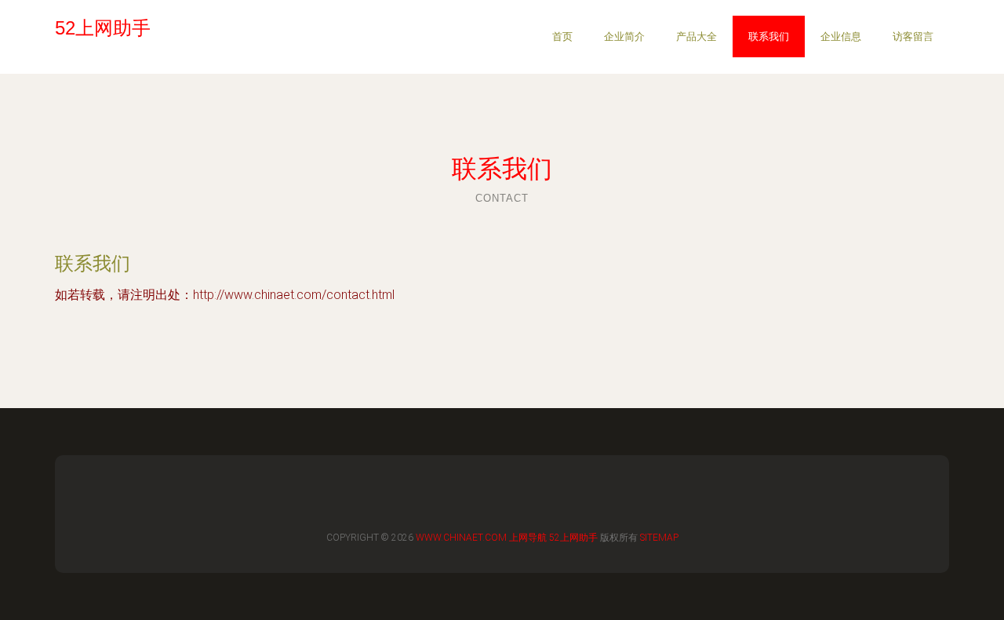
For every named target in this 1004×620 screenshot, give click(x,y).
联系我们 (768, 36)
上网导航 (528, 537)
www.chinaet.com (461, 537)
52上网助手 (573, 537)
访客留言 (913, 36)
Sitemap (659, 537)
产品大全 (696, 36)
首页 (562, 36)
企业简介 (624, 36)
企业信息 (840, 36)
